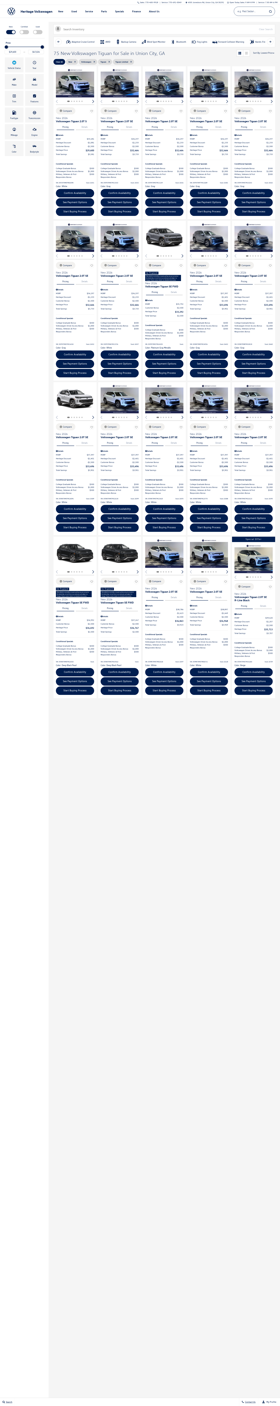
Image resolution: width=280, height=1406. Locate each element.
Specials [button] (119, 12)
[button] (14, 64)
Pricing (65, 127)
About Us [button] (154, 12)
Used (38, 26)
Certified (24, 26)
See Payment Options (75, 202)
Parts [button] (104, 12)
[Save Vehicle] (91, 111)
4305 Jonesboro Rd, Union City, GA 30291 (206, 2)
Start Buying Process (75, 211)
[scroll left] (58, 42)
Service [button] (89, 12)
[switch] (11, 29)
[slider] (6, 47)
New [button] (61, 12)
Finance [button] (136, 12)
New (11, 26)
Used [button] (74, 12)
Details (85, 127)
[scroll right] (270, 42)
